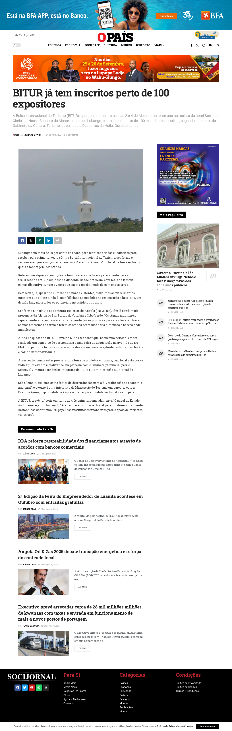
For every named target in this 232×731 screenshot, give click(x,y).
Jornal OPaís (29, 509)
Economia (72, 45)
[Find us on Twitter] (197, 45)
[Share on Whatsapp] (40, 240)
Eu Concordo (207, 726)
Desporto (143, 45)
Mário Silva (29, 454)
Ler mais (84, 476)
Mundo (126, 45)
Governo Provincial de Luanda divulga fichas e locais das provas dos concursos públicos (176, 279)
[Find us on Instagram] (203, 45)
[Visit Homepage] (115, 35)
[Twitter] (25, 687)
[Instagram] (46, 687)
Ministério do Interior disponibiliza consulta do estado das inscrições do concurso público (190, 304)
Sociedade (92, 45)
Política (54, 45)
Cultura (110, 45)
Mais (158, 45)
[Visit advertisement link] (116, 71)
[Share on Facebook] (22, 240)
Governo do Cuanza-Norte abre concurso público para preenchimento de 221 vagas (193, 337)
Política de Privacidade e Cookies (174, 726)
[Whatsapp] (39, 687)
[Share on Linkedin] (49, 240)
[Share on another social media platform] (58, 240)
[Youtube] (32, 687)
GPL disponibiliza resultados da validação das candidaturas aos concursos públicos (193, 321)
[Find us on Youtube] (210, 45)
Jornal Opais (32, 134)
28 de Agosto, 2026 (49, 509)
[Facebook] (17, 687)
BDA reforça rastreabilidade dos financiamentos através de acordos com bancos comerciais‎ (79, 444)
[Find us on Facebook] (191, 45)
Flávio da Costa (31, 626)
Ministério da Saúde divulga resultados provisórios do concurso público (192, 353)
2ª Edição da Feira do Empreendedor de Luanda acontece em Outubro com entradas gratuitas (80, 499)
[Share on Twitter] (31, 240)
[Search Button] (218, 45)
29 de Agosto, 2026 (47, 454)
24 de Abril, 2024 (54, 134)
